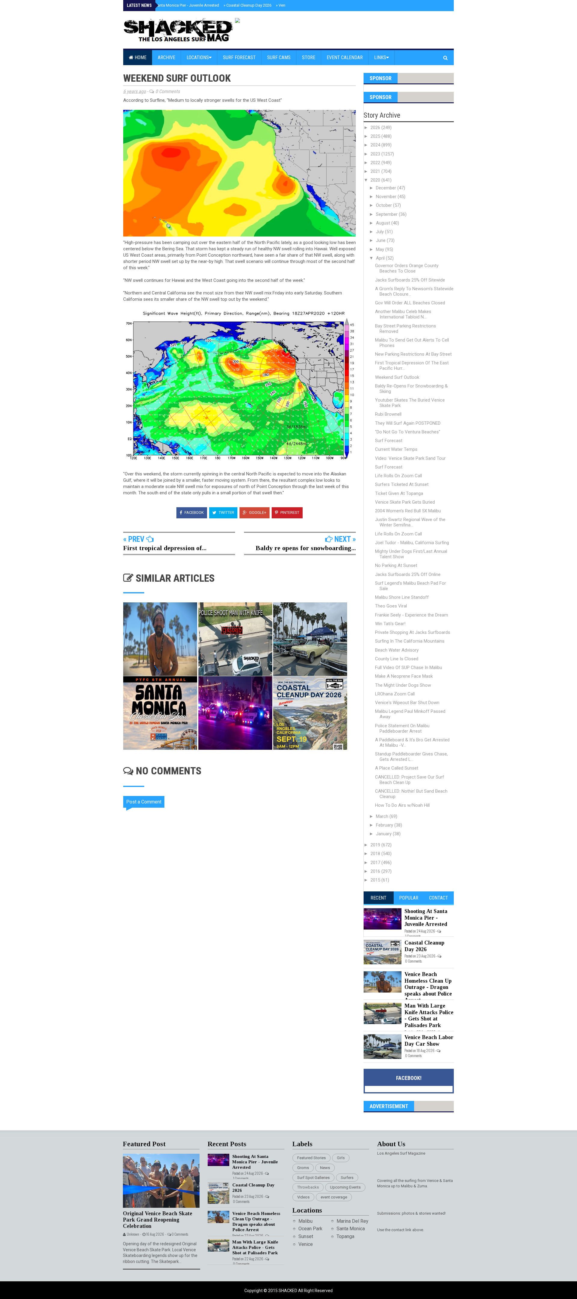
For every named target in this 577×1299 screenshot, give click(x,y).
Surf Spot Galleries (313, 1177)
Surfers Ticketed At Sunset (402, 484)
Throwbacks (308, 1187)
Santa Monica (351, 1228)
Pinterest (289, 512)
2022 (376, 162)
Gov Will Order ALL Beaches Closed (410, 303)
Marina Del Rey (352, 1221)
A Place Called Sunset (396, 768)
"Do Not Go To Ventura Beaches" (407, 432)
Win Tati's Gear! (390, 623)
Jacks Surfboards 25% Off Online (408, 574)
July (380, 231)
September (387, 214)
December (386, 188)
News (325, 1167)
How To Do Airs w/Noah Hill (402, 805)
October (384, 205)
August (383, 223)
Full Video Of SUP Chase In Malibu (408, 667)
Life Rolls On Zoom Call (398, 475)
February (385, 825)
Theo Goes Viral (391, 606)
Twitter (226, 512)
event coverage (334, 1197)
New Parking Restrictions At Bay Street (413, 354)
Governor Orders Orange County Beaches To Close (406, 268)
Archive (166, 57)
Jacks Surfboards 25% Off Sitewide (410, 280)
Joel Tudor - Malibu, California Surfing (412, 542)
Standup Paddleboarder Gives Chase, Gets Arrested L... (411, 756)
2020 (376, 180)
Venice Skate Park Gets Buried (405, 502)
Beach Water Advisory (397, 650)
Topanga (345, 1236)
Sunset (305, 1236)
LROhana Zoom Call (395, 694)
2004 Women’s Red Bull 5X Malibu (408, 511)
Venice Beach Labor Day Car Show (429, 1040)
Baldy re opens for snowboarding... (306, 548)
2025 (376, 136)
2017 (376, 862)
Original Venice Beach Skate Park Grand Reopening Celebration (157, 1219)
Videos (303, 1197)
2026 (376, 127)
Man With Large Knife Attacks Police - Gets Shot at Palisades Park (429, 1015)
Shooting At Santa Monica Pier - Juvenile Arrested (175, 5)
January (384, 833)
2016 (376, 871)
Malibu (305, 1221)
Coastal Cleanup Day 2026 (247, 5)
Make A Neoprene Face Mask (404, 676)
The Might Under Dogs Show (403, 685)
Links (380, 57)
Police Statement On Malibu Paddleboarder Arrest (402, 728)
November (387, 196)
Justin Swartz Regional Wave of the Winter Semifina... (410, 522)
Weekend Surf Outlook (397, 377)
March (382, 816)
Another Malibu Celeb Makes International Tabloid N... (403, 314)
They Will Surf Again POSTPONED (408, 423)
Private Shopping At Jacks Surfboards (412, 632)
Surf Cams (279, 57)
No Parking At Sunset (396, 565)
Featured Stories (311, 1158)
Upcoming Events (345, 1187)
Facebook (194, 512)
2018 (376, 853)
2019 (376, 845)
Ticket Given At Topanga (399, 493)
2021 (376, 171)
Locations (198, 57)
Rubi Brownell (388, 414)
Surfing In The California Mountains (409, 641)
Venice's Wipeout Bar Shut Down (407, 702)
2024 (376, 145)
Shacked (288, 1290)
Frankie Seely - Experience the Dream (411, 615)
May (380, 249)
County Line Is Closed (396, 659)
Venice (305, 1244)
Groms (303, 1167)
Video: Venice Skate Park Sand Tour (410, 458)
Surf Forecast (239, 57)
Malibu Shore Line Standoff (402, 597)
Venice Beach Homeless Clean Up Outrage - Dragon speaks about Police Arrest (428, 987)
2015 (376, 880)
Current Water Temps (396, 449)
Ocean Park (310, 1228)
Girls (341, 1158)
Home (139, 57)
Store (308, 57)
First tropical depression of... (164, 548)
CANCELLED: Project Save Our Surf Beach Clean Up (409, 779)
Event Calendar (345, 57)
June (381, 240)
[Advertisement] (243, 988)
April (381, 258)
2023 (376, 154)
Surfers (347, 1177)
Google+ (257, 512)
